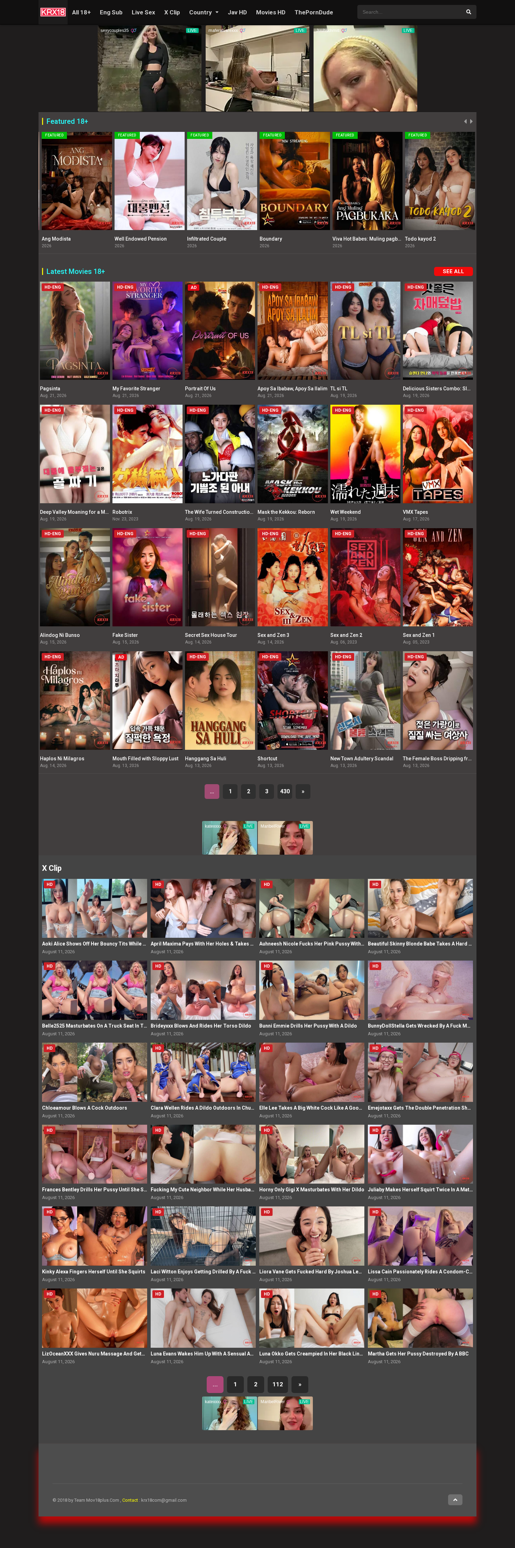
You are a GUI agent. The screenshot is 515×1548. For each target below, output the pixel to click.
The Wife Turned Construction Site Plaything (235, 512)
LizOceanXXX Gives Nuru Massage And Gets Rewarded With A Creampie (125, 1354)
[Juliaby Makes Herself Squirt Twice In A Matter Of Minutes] (420, 1154)
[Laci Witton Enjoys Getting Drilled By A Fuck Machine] (203, 1236)
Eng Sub (111, 12)
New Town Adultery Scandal (361, 758)
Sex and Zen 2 (346, 635)
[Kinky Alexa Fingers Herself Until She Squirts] (94, 1236)
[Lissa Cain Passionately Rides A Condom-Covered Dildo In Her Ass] (420, 1236)
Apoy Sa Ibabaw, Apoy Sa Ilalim (75, 239)
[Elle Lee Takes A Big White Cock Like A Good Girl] (311, 1072)
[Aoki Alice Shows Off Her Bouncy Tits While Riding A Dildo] (94, 908)
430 (285, 791)
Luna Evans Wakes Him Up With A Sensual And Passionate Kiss (223, 1354)
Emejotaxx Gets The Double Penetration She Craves (428, 1108)
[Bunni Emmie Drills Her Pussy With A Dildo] (311, 990)
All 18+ (81, 12)
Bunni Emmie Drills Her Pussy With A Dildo (308, 1026)
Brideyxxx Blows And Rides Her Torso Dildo (201, 1026)
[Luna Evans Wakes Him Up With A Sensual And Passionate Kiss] (203, 1318)
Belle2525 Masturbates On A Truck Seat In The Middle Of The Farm (119, 1026)
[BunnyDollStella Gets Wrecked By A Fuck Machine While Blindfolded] (420, 990)
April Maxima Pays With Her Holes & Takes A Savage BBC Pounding (228, 944)
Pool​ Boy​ (340, 239)
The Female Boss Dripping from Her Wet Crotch (457, 758)
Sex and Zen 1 (419, 635)
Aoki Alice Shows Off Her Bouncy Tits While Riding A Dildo (109, 944)
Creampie (414, 239)
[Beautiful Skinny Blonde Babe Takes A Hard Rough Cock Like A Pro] (420, 908)
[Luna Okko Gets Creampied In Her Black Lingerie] (311, 1318)
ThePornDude (314, 12)
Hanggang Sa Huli (205, 758)
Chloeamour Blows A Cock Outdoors (84, 1108)
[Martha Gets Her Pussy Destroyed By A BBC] (420, 1318)
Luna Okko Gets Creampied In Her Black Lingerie (315, 1354)
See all (453, 271)
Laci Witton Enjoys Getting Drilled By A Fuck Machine (211, 1271)
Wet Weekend (345, 512)
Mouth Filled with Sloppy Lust (145, 758)
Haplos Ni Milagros (280, 239)
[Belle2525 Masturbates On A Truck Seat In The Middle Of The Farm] (94, 990)
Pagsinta (50, 388)
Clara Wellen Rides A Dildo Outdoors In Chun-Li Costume (216, 1108)
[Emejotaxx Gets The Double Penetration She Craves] (420, 1072)
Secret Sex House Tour (211, 635)
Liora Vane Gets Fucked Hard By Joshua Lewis (312, 1271)
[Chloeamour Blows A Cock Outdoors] (94, 1072)
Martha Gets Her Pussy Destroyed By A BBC (418, 1354)
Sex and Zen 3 (273, 635)
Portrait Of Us (200, 388)
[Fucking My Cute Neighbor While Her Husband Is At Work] (203, 1154)
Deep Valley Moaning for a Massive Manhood (91, 512)
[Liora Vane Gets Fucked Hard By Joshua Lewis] (311, 1236)
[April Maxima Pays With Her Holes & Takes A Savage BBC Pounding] (203, 908)
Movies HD (271, 12)
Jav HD (237, 12)
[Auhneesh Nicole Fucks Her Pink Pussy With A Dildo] (311, 908)
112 (278, 1384)
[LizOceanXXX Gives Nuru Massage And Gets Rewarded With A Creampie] (94, 1318)
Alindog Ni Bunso (60, 635)
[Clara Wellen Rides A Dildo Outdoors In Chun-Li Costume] (203, 1072)
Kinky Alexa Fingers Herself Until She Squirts (93, 1271)
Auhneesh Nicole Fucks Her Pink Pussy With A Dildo (319, 944)
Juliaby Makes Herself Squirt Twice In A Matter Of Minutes (435, 1189)
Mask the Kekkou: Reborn (286, 512)
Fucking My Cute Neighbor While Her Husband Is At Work (216, 1189)
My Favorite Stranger (136, 388)
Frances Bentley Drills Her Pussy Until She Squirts (100, 1189)
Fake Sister (125, 635)
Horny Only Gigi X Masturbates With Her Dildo (311, 1189)
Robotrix (122, 512)
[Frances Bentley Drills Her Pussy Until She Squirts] (94, 1154)
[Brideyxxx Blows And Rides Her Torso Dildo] (203, 990)
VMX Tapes (197, 239)
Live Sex (143, 12)
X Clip (172, 12)
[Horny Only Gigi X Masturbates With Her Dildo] (311, 1154)
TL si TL (338, 388)
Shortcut (267, 758)
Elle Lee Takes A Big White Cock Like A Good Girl (315, 1108)
